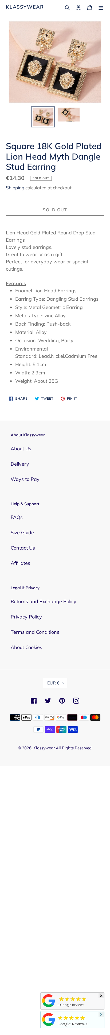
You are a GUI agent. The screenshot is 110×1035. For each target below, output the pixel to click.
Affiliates (20, 563)
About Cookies (26, 647)
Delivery (20, 464)
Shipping (15, 187)
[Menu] (101, 7)
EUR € (53, 683)
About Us (21, 448)
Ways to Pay (25, 479)
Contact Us (23, 548)
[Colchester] (48, 1007)
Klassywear (25, 7)
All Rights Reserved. (74, 747)
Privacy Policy (26, 617)
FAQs (17, 517)
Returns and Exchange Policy (43, 601)
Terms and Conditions (35, 632)
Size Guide (22, 532)
